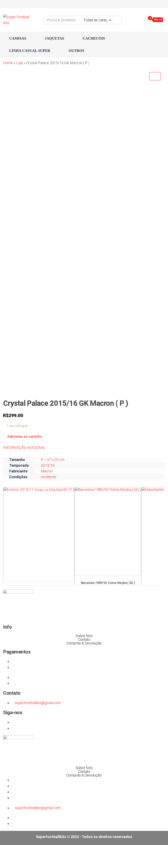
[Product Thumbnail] (155, 76)
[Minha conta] (142, 19)
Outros (76, 51)
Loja (19, 63)
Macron (47, 471)
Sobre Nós (84, 636)
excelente (48, 477)
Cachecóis (94, 38)
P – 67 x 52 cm (53, 459)
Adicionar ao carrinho (24, 436)
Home (8, 63)
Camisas (17, 38)
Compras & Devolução (84, 643)
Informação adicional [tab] (24, 447)
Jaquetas (54, 38)
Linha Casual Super (29, 51)
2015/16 (48, 465)
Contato (84, 639)
